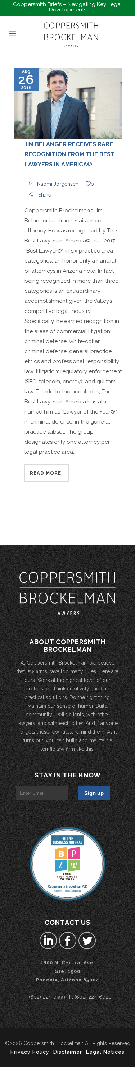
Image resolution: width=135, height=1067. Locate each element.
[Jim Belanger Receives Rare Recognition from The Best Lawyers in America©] (68, 103)
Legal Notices (105, 1052)
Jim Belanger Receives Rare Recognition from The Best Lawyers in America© (69, 154)
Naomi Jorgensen (57, 184)
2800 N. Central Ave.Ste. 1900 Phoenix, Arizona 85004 (67, 971)
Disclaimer (67, 1052)
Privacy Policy (29, 1052)
